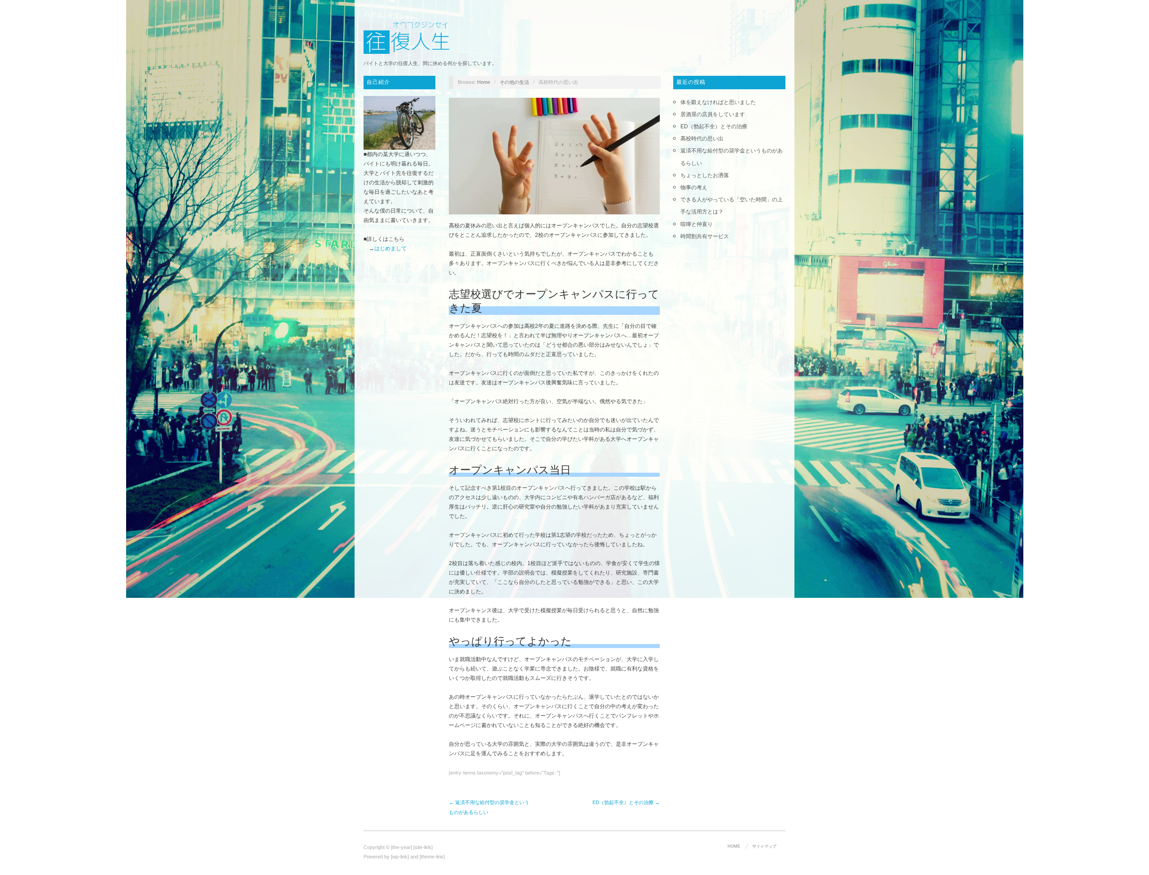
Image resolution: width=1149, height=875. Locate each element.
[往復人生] (408, 36)
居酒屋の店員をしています (712, 114)
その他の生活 (514, 82)
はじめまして (390, 248)
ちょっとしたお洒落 (704, 175)
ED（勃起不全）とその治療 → (626, 802)
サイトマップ (764, 846)
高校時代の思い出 (702, 138)
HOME (734, 846)
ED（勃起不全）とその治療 (713, 126)
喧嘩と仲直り (696, 224)
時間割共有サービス (704, 236)
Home (483, 82)
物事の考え (693, 187)
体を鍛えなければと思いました (718, 102)
